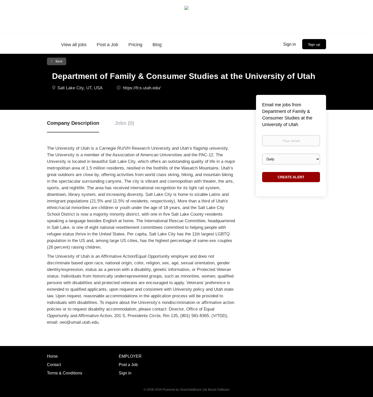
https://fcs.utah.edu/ (142, 87)
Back (58, 61)
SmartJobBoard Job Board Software (204, 389)
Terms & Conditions (64, 373)
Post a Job (128, 365)
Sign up (314, 44)
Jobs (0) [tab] (124, 123)
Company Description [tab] (73, 123)
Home (52, 356)
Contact (54, 365)
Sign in (289, 44)
